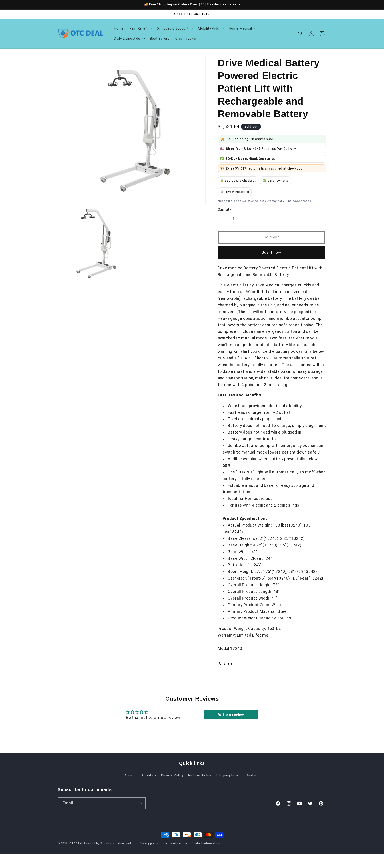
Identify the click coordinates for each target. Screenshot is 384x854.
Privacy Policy (172, 775)
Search (130, 775)
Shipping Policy (228, 775)
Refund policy (125, 843)
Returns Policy (200, 775)
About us (148, 775)
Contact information (206, 843)
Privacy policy (149, 843)
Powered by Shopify (97, 843)
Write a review (231, 715)
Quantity (224, 209)
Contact (252, 775)
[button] (140, 29)
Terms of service (175, 843)
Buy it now (271, 252)
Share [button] (228, 663)
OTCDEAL (76, 843)
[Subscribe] (140, 803)
